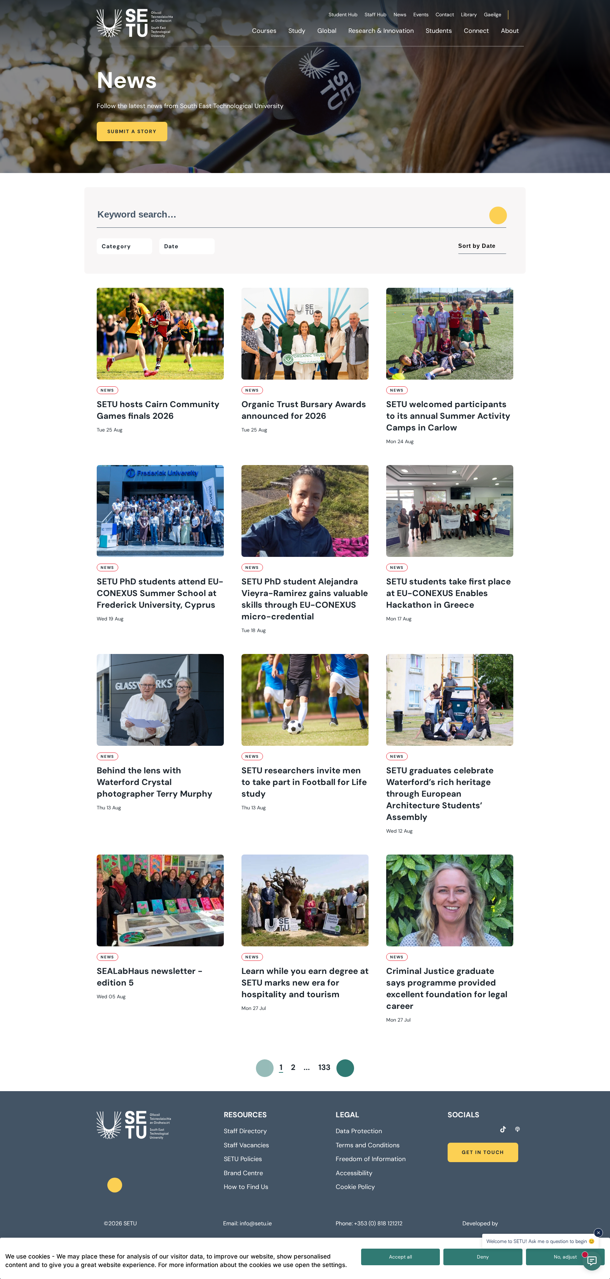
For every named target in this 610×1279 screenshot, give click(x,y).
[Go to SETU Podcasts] (517, 1129)
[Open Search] (523, 15)
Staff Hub (376, 14)
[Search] (498, 215)
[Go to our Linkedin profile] (476, 1130)
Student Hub (343, 14)
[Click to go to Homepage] (135, 23)
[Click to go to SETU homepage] (134, 1125)
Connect (476, 30)
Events (421, 14)
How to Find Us (246, 1187)
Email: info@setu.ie (247, 1223)
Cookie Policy (355, 1187)
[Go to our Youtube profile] (489, 1130)
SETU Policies (243, 1159)
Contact (445, 14)
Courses (264, 30)
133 (324, 1067)
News (400, 14)
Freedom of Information (371, 1159)
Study (296, 30)
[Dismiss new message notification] (598, 1232)
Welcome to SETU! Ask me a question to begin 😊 (540, 1241)
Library (469, 14)
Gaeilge (492, 14)
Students (439, 30)
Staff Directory (245, 1131)
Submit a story (132, 131)
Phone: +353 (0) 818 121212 (369, 1223)
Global (326, 30)
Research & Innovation (381, 30)
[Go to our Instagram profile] (463, 1130)
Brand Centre (243, 1173)
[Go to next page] (345, 1068)
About (510, 30)
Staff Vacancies (246, 1145)
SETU (130, 1223)
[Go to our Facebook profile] (450, 1130)
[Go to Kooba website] (501, 1223)
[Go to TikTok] (503, 1129)
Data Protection (359, 1131)
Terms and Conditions (368, 1145)
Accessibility (354, 1173)
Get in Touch (483, 1152)
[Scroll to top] (114, 1185)
